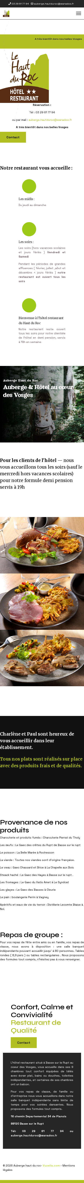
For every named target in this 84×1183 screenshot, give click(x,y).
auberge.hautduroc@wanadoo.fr (54, 3)
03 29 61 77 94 (20, 3)
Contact (13, 137)
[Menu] (78, 13)
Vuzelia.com (51, 1165)
